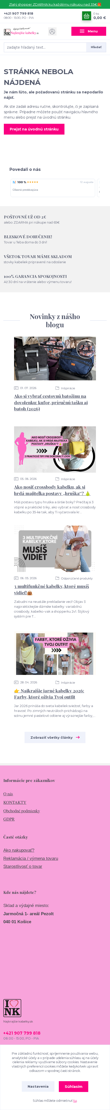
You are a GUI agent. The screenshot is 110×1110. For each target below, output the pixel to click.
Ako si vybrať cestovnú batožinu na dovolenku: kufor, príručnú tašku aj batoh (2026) (51, 402)
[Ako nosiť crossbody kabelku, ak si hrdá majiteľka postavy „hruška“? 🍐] (55, 449)
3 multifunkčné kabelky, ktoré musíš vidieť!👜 (51, 589)
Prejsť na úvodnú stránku (34, 129)
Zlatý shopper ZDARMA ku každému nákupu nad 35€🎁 (55, 4)
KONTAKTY (14, 802)
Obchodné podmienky (21, 811)
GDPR (9, 819)
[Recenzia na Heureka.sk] (14, 182)
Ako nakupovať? (18, 850)
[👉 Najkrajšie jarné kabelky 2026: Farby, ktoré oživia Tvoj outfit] (55, 653)
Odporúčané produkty (76, 578)
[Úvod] (21, 31)
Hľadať (96, 47)
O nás (8, 794)
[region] (54, 188)
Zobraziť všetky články (51, 737)
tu (75, 1101)
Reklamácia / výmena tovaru (30, 858)
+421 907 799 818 (18, 13)
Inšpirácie (67, 388)
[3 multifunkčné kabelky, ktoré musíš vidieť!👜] (55, 549)
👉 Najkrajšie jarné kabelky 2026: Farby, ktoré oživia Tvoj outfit (49, 694)
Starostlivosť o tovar (22, 866)
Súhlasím (73, 1086)
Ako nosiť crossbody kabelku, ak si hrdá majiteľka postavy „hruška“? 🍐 (52, 490)
